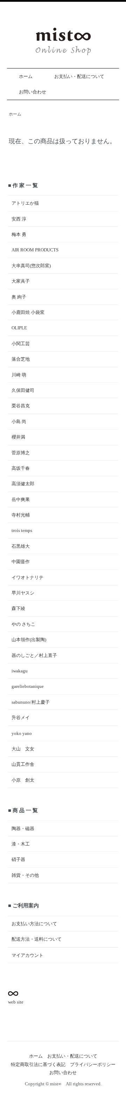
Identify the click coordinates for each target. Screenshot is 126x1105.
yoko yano (22, 733)
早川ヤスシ (23, 593)
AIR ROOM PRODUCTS (35, 249)
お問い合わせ (32, 91)
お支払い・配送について (79, 76)
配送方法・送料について (37, 939)
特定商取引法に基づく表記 (38, 1064)
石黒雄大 (21, 546)
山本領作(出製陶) (29, 639)
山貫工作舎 (23, 764)
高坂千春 (21, 468)
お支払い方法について (34, 923)
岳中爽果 (21, 499)
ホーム (26, 76)
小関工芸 (21, 343)
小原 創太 (23, 780)
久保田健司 (23, 390)
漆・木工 (21, 844)
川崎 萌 (19, 374)
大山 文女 (23, 748)
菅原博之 (21, 452)
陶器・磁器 (23, 828)
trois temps (22, 530)
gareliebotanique (28, 686)
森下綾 (18, 608)
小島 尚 (19, 421)
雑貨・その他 (25, 875)
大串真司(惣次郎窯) (31, 265)
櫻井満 (18, 437)
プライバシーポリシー (92, 1064)
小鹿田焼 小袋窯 (28, 312)
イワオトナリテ (27, 577)
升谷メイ (21, 717)
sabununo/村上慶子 (31, 702)
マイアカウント (27, 955)
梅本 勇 (19, 234)
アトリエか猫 (25, 203)
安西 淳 (19, 219)
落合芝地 (21, 359)
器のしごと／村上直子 (34, 655)
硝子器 (18, 859)
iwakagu (20, 670)
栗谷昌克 (21, 405)
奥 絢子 (19, 297)
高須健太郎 (23, 483)
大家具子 (21, 281)
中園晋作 (21, 561)
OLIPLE (19, 327)
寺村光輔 (21, 515)
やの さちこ (23, 624)
